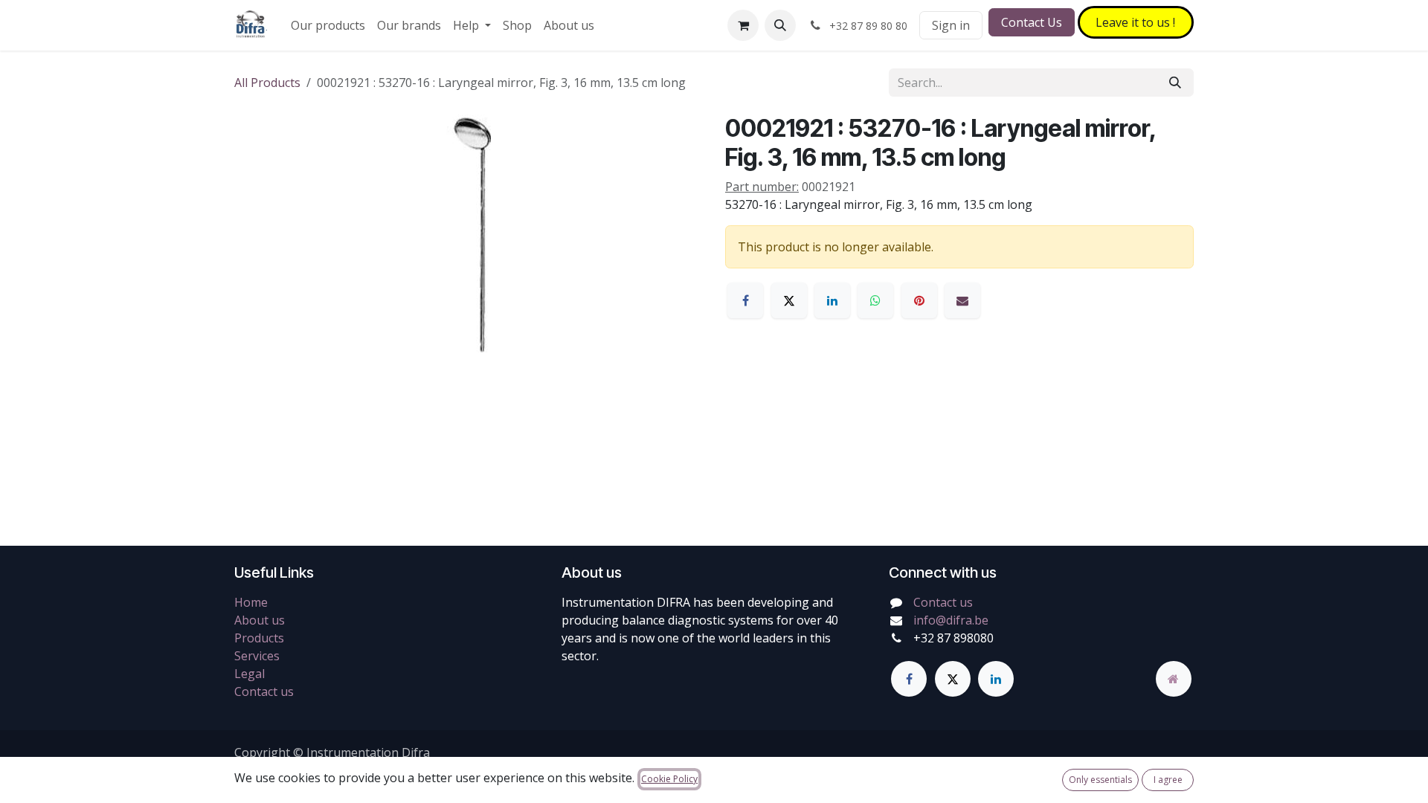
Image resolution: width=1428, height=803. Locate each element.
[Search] (1175, 82)
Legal (249, 673)
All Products (267, 82)
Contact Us (1031, 22)
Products (259, 638)
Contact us (264, 691)
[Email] (962, 300)
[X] (789, 300)
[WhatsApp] (875, 300)
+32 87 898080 (953, 638)
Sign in (951, 25)
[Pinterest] (919, 300)
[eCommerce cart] (743, 25)
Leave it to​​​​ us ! (1135, 22)
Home (251, 602)
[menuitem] (328, 25)
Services (257, 656)
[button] (780, 25)
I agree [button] (1168, 779)
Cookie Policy (669, 779)
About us (259, 620)
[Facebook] (745, 300)
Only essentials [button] (1100, 779)
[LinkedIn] (832, 300)
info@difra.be (950, 620)
